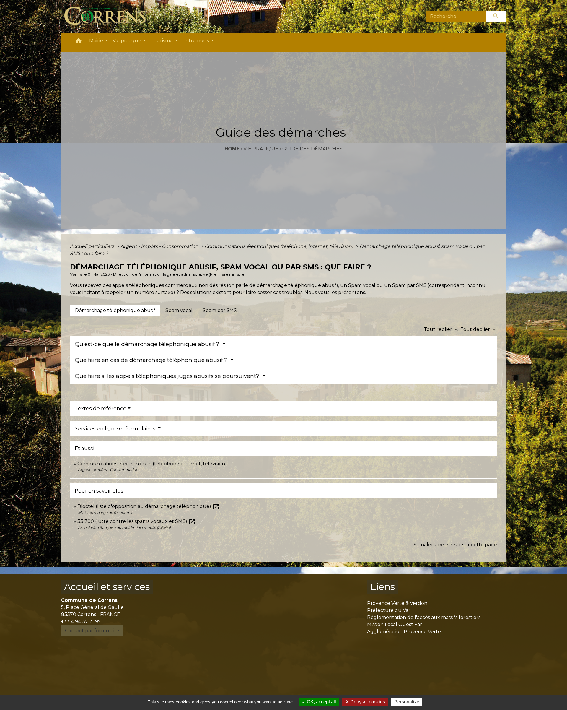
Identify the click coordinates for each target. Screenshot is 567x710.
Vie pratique (260, 149)
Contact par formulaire (92, 630)
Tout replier (441, 329)
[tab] (115, 310)
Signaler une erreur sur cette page (455, 544)
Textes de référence (100, 408)
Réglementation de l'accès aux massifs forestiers (423, 617)
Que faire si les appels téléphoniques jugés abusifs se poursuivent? (168, 376)
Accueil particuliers (92, 246)
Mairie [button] (96, 40)
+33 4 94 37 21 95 (81, 621)
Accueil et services (107, 586)
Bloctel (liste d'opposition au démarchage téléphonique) (148, 506)
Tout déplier (478, 329)
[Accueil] (108, 16)
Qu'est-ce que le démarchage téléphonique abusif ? (148, 344)
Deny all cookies (367, 701)
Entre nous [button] (196, 40)
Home (231, 149)
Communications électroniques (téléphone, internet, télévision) (279, 246)
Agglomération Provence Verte (404, 631)
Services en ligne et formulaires (116, 428)
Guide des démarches (312, 149)
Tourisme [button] (162, 40)
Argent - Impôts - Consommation (160, 246)
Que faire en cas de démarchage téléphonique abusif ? (152, 360)
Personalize (406, 701)
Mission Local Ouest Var (394, 624)
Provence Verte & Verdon (397, 603)
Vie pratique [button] (127, 40)
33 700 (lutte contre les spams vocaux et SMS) (136, 521)
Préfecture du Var (388, 610)
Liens (382, 586)
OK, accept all (321, 701)
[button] (78, 42)
